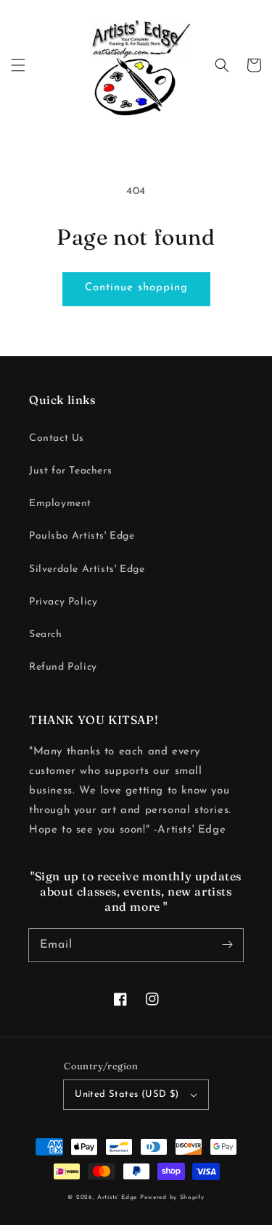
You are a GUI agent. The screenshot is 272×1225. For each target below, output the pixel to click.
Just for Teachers (70, 471)
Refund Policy (63, 667)
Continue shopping (136, 287)
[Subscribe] (227, 945)
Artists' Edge (117, 1197)
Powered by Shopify (172, 1197)
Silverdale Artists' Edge (86, 569)
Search (45, 634)
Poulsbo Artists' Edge (82, 536)
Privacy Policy (63, 602)
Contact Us (56, 438)
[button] (18, 65)
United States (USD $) (126, 1094)
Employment (60, 503)
